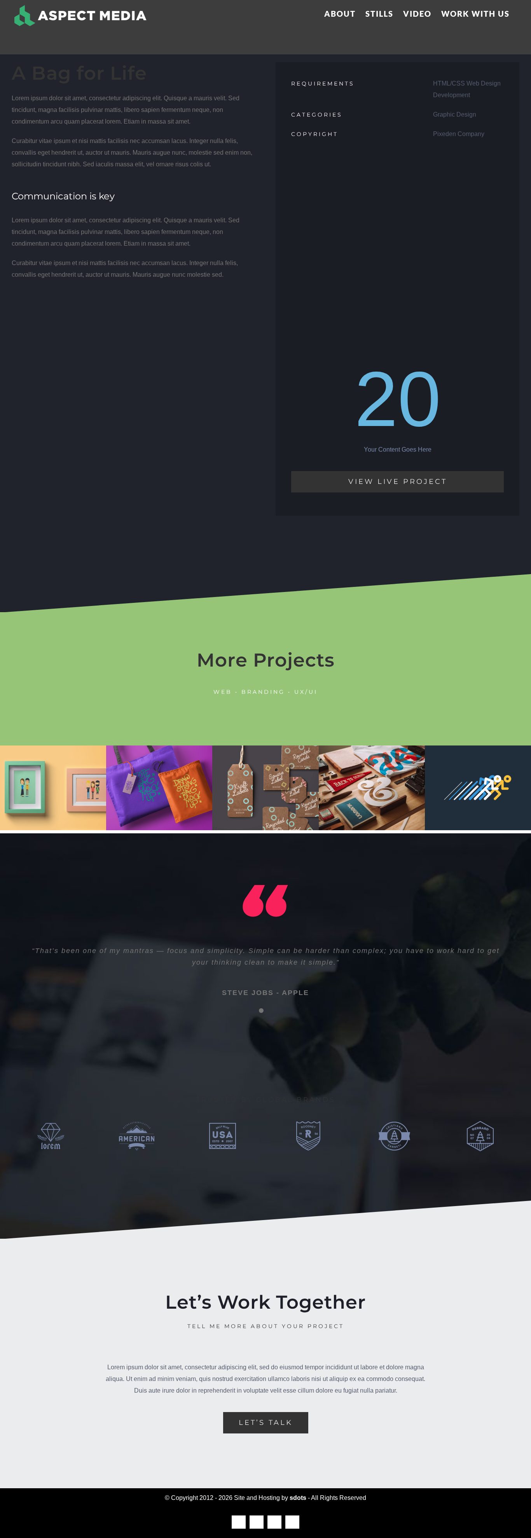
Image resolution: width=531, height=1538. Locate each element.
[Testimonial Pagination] (261, 1010)
